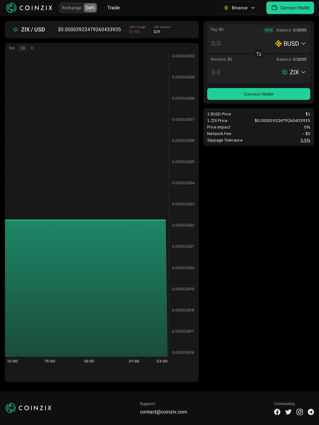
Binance (239, 7)
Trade (113, 8)
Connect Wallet (259, 93)
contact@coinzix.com (163, 412)
